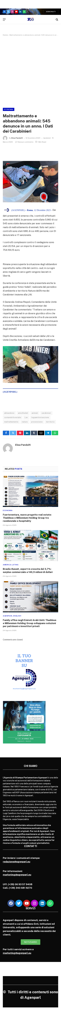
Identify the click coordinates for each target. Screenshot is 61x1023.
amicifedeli (23, 413)
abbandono (9, 413)
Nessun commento (25, 142)
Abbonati (51, 11)
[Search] (56, 19)
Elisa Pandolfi (17, 138)
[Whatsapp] (50, 903)
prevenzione (37, 422)
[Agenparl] (30, 19)
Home (5, 35)
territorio (50, 422)
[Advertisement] (30, 71)
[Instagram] (34, 903)
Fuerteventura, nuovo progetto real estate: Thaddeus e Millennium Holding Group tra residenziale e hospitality (27, 517)
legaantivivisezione (40, 417)
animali (35, 413)
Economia (8, 109)
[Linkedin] (42, 903)
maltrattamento (11, 422)
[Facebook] (11, 903)
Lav (26, 417)
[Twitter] (18, 903)
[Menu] (4, 19)
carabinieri (46, 413)
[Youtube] (26, 903)
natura (25, 422)
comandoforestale (12, 417)
